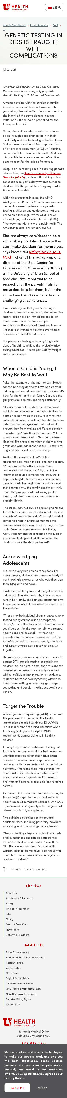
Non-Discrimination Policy (21, 994)
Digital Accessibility (17, 978)
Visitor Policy (13, 968)
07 (4, 29)
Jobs (8, 914)
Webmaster (13, 1004)
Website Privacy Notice (19, 983)
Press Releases (39, 25)
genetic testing (35, 869)
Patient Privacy (15, 962)
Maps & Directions (17, 924)
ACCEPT (17, 1087)
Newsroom (12, 929)
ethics (16, 869)
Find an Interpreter (17, 908)
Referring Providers (17, 934)
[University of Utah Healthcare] (33, 1022)
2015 (55, 25)
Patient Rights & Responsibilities (25, 957)
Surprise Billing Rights (18, 999)
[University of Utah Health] (15, 7)
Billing (9, 903)
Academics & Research (19, 898)
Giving (9, 919)
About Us (11, 893)
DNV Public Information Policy (23, 988)
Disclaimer (12, 973)
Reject (42, 1087)
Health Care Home (14, 25)
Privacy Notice (14, 1078)
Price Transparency (17, 952)
